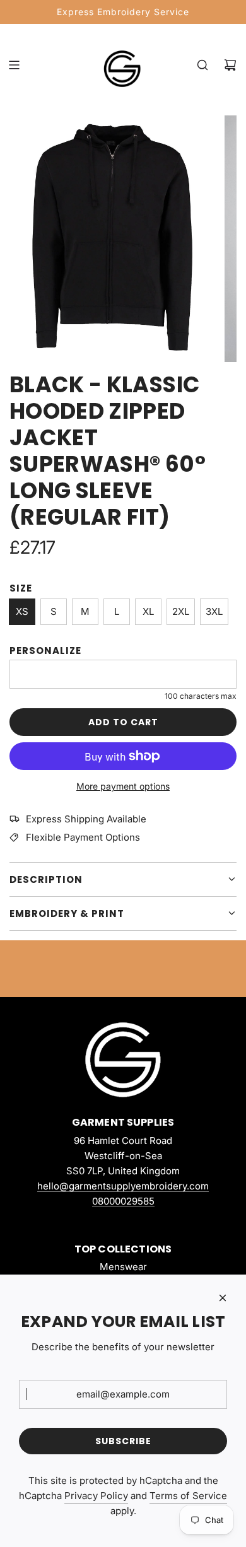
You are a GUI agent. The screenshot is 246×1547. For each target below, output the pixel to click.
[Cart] (230, 65)
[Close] (223, 1298)
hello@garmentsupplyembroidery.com (123, 1186)
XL (148, 611)
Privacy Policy (96, 1496)
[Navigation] (14, 65)
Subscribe (123, 1441)
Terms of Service (188, 1496)
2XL (180, 611)
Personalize (45, 650)
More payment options (123, 786)
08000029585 (123, 1201)
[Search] (202, 65)
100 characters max (201, 696)
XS (22, 611)
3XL (214, 611)
